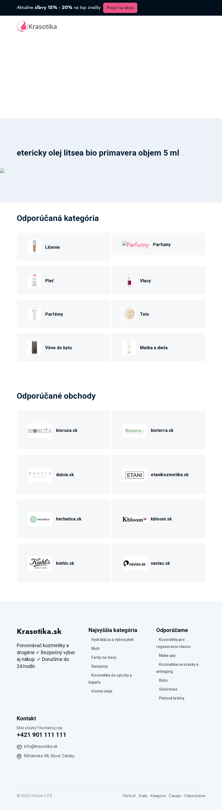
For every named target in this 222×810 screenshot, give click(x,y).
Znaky (143, 795)
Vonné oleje (101, 691)
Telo (144, 314)
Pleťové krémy (171, 698)
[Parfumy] (135, 244)
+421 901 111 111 (42, 734)
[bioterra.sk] (134, 430)
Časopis (175, 795)
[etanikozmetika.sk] (134, 474)
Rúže (163, 680)
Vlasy (145, 280)
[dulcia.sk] (40, 474)
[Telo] (129, 313)
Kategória (158, 795)
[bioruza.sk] (40, 430)
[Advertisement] (111, 78)
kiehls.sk (65, 563)
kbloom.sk (161, 519)
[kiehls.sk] (40, 562)
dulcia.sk (65, 474)
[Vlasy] (129, 280)
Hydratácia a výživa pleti (112, 639)
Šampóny (99, 666)
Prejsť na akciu (120, 8)
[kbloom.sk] (134, 518)
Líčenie (52, 247)
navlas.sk (160, 563)
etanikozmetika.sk (170, 474)
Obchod (128, 795)
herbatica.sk (68, 519)
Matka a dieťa (154, 347)
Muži (95, 648)
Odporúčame (194, 795)
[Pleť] (34, 280)
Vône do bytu (58, 347)
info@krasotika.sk (41, 746)
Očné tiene (168, 689)
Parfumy (162, 244)
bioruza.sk (66, 430)
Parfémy (54, 314)
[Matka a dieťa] (129, 347)
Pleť (49, 280)
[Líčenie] (34, 246)
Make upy (167, 655)
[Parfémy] (34, 313)
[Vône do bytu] (34, 347)
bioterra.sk (162, 430)
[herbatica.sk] (40, 518)
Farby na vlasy (103, 657)
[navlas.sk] (134, 562)
